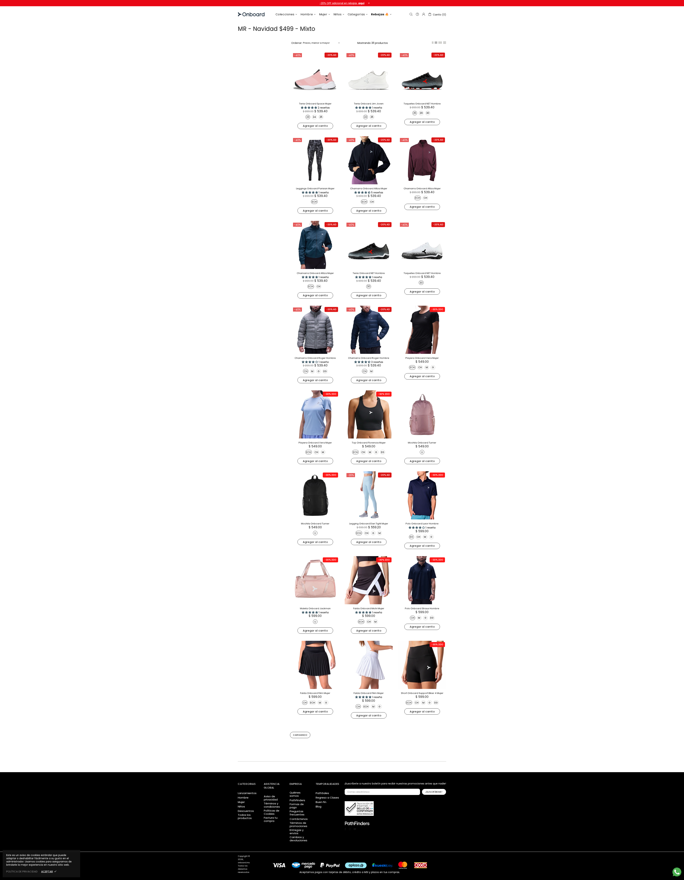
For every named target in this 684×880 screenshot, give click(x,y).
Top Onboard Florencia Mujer (369, 442)
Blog (318, 806)
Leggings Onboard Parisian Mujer (315, 188)
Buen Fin (321, 802)
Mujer (241, 802)
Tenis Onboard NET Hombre (369, 273)
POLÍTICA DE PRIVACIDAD (22, 871)
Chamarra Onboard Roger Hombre (315, 358)
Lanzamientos (247, 793)
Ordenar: (296, 43)
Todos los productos (245, 816)
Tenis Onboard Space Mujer (315, 103)
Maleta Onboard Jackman (315, 608)
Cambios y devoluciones (298, 839)
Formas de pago (297, 806)
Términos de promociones (298, 824)
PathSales (322, 793)
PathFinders (297, 800)
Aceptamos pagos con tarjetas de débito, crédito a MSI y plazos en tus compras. (349, 872)
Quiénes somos (295, 794)
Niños (241, 806)
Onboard (247, 14)
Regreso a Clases (327, 797)
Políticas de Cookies (271, 812)
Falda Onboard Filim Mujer (315, 693)
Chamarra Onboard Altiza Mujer (368, 188)
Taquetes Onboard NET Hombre (422, 103)
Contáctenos (299, 819)
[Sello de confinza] (359, 808)
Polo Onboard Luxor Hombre (422, 523)
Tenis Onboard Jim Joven (369, 103)
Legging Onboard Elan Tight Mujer (368, 523)
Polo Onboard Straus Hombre (422, 608)
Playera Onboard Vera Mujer (422, 358)
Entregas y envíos (297, 831)
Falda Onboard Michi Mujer (368, 608)
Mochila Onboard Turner (422, 442)
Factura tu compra (271, 819)
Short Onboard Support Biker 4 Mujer (422, 693)
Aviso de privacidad (271, 798)
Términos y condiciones (272, 805)
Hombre (243, 797)
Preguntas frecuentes (297, 813)
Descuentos (246, 811)
